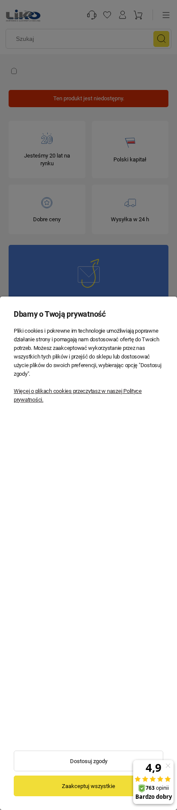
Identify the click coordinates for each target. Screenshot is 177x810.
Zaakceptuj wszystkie (88, 786)
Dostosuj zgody (88, 761)
